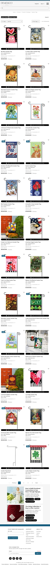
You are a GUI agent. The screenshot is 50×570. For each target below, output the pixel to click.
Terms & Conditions (13, 564)
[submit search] (2, 8)
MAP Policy (28, 539)
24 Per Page (35, 21)
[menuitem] (9, 482)
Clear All (46, 17)
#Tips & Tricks (29, 499)
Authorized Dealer (30, 538)
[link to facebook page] (17, 558)
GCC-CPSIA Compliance (22, 564)
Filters (4, 21)
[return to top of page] (47, 567)
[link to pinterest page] (13, 558)
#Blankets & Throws (31, 520)
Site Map (30, 564)
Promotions (28, 543)
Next (36, 482)
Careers (38, 533)
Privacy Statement (5, 564)
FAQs (27, 534)
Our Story (38, 531)
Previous (14, 482)
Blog (37, 534)
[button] (42, 3)
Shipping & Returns (30, 533)
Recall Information (30, 536)
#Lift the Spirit (29, 517)
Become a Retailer (30, 541)
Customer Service (30, 531)
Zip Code (10, 531)
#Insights (37, 499)
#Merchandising (30, 501)
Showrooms (39, 536)
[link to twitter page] (20, 558)
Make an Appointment (12, 537)
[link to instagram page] (10, 558)
